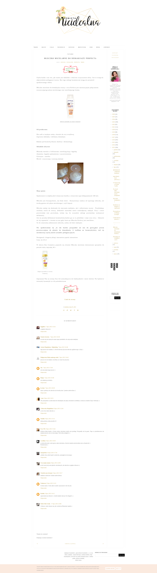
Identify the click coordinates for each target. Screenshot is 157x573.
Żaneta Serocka (45, 337)
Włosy (44, 47)
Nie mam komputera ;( (116, 200)
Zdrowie (107, 47)
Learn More (110, 568)
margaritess (43, 452)
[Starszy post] (103, 543)
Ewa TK (42, 429)
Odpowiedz (43, 331)
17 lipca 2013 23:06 (56, 503)
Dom (91, 47)
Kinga (42, 377)
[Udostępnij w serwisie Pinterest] (77, 310)
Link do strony (70, 299)
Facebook (115, 55)
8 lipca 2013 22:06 (56, 463)
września (116, 160)
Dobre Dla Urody (45, 503)
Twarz (36, 47)
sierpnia (116, 164)
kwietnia (116, 249)
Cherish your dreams (46, 473)
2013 (113, 147)
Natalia (42, 418)
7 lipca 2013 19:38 (49, 377)
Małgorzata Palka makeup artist (49, 357)
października (117, 156)
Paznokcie (61, 47)
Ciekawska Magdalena (46, 408)
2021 (113, 127)
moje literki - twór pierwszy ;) (116, 178)
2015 (113, 142)
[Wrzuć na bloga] (67, 310)
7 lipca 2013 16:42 (64, 357)
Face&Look (70, 62)
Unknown (43, 483)
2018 (113, 134)
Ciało (52, 47)
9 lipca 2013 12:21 (51, 483)
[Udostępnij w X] (70, 310)
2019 (113, 132)
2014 (113, 145)
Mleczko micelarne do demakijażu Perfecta (70, 58)
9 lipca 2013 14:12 (50, 493)
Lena (41, 398)
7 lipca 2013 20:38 (50, 388)
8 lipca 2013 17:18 (52, 452)
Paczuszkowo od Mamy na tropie (116, 213)
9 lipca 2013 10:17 (57, 473)
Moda (98, 47)
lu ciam (42, 388)
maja (115, 247)
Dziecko (71, 47)
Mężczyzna (82, 47)
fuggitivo (42, 326)
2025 (113, 116)
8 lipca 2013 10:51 (48, 398)
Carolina (42, 440)
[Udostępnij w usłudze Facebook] (74, 310)
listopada (116, 152)
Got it (118, 568)
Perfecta (77, 62)
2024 (113, 119)
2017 (113, 137)
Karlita (42, 493)
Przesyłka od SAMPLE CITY (116, 238)
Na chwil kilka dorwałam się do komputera (116, 192)
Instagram (115, 57)
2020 (113, 129)
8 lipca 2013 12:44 (58, 408)
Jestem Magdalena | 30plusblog (49, 347)
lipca (115, 167)
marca (115, 254)
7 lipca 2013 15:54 (50, 326)
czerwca (116, 243)
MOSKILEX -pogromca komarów (116, 171)
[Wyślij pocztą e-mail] (63, 310)
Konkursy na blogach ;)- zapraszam (116, 206)
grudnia (116, 149)
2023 (113, 122)
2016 (113, 139)
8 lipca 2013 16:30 (51, 440)
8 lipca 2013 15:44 (50, 429)
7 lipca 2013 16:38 (55, 337)
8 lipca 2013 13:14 (50, 418)
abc (41, 367)
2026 (113, 114)
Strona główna (70, 543)
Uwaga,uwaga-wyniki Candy (116, 184)
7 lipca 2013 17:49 (48, 367)
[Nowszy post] (37, 543)
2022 (113, 124)
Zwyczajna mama (45, 463)
